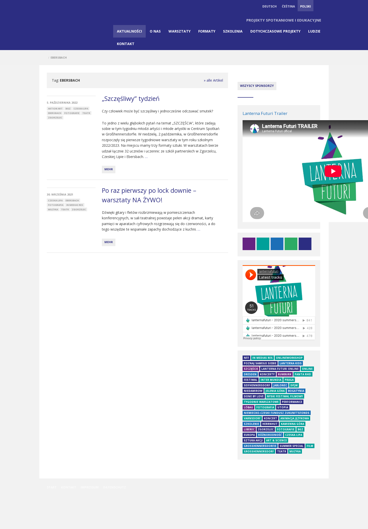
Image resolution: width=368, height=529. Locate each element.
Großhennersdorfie (260, 446)
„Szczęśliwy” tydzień (130, 98)
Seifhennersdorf (257, 385)
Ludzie (314, 31)
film (310, 446)
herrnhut (270, 424)
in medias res (74, 205)
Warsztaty (179, 31)
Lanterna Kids (291, 363)
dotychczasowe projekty (275, 31)
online (307, 369)
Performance (292, 402)
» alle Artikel (213, 80)
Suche (318, 6)
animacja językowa (294, 418)
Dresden (250, 374)
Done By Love (254, 396)
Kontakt (125, 43)
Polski (305, 6)
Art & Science (276, 440)
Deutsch (269, 6)
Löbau (248, 407)
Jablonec (280, 385)
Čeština (288, 6)
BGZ (68, 108)
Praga (289, 380)
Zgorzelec (55, 117)
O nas (155, 31)
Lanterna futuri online (280, 369)
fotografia (55, 205)
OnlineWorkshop (289, 358)
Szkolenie (251, 424)
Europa (249, 435)
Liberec (249, 429)
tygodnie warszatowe (261, 402)
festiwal (250, 380)
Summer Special (291, 446)
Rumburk (284, 374)
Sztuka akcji (253, 440)
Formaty (206, 31)
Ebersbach (54, 113)
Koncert (270, 418)
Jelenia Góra (275, 391)
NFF (246, 358)
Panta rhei (303, 374)
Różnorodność (270, 435)
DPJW (294, 385)
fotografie (71, 113)
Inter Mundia (271, 380)
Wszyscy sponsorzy (257, 86)
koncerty (267, 374)
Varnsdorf (252, 418)
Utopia (282, 407)
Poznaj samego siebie (260, 363)
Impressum (90, 487)
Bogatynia (296, 391)
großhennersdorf (259, 451)
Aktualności (129, 31)
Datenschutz (114, 487)
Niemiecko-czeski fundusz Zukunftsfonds (276, 413)
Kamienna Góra (292, 424)
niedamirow (253, 391)
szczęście (251, 369)
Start (52, 487)
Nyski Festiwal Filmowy (285, 396)
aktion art (55, 108)
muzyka (53, 209)
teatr (86, 113)
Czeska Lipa (81, 108)
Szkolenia (233, 31)
